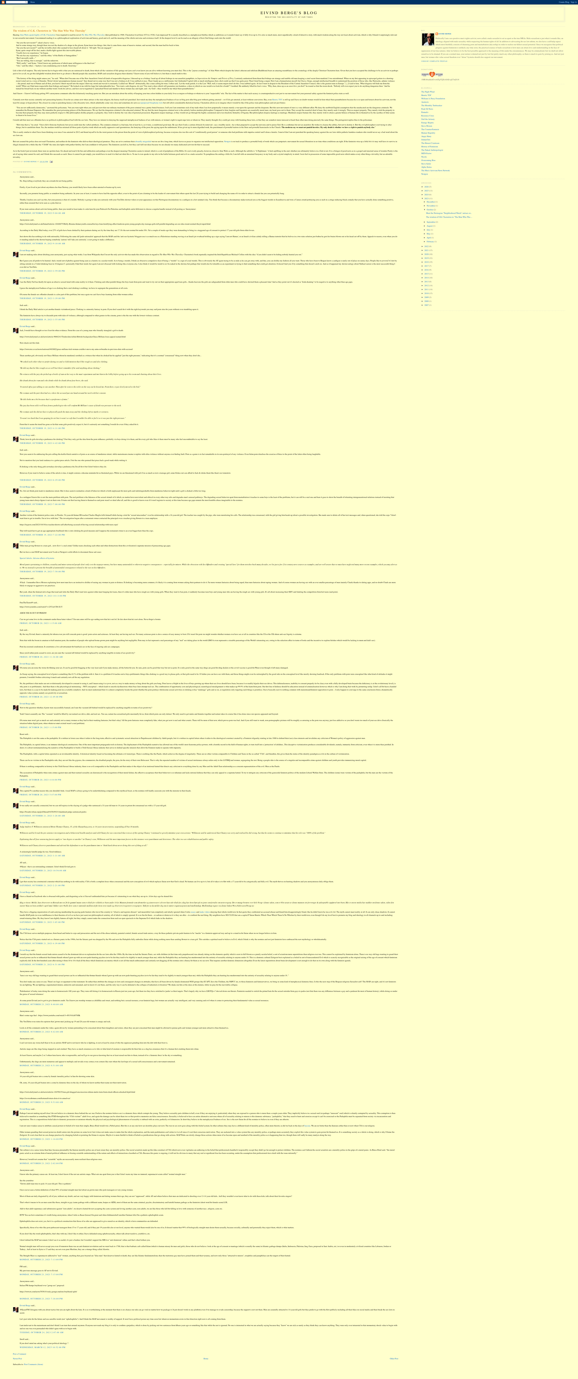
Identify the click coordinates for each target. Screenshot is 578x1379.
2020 (426, 254)
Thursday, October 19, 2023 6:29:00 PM (42, 480)
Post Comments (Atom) (33, 1364)
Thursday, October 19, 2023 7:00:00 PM (42, 504)
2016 (426, 269)
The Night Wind (428, 91)
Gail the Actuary (428, 119)
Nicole (424, 156)
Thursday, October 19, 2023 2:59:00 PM (42, 270)
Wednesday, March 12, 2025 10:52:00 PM (42, 1347)
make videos (205, 912)
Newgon (227, 141)
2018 (426, 262)
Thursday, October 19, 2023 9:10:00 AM (42, 243)
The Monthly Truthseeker (431, 105)
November (431, 205)
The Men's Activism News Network (435, 170)
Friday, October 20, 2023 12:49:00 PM (41, 696)
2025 (426, 190)
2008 (426, 301)
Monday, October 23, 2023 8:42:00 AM (41, 1031)
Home (206, 1358)
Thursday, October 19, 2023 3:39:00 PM (42, 298)
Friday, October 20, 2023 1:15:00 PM (40, 727)
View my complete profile (434, 61)
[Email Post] (51, 161)
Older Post (394, 1358)
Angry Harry (426, 136)
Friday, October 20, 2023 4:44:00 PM (40, 779)
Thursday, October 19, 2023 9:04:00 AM (42, 213)
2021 (426, 250)
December (431, 201)
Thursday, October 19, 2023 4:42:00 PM (42, 443)
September (431, 222)
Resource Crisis (427, 115)
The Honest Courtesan (430, 143)
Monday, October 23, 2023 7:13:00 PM (41, 1259)
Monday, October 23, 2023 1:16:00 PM (41, 1139)
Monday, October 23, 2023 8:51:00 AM (41, 1065)
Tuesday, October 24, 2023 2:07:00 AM (42, 1332)
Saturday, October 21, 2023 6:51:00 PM (42, 964)
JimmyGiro (425, 139)
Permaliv (425, 112)
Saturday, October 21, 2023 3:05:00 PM (42, 922)
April (429, 237)
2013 (426, 281)
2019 (426, 258)
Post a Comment (19, 1354)
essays (193, 912)
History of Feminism (429, 146)
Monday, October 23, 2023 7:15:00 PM (41, 1274)
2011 (426, 289)
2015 (426, 273)
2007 (426, 305)
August (430, 225)
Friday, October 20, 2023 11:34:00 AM (41, 656)
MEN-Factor (426, 153)
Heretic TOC (277, 99)
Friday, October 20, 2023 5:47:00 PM (40, 794)
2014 (426, 277)
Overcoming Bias (428, 160)
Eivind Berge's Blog (289, 12)
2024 (426, 194)
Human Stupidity (428, 132)
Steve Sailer (426, 163)
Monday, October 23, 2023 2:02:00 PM (41, 1163)
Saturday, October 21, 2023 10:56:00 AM (43, 870)
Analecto (425, 102)
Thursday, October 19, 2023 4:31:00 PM (42, 428)
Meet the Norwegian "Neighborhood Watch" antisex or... (449, 213)
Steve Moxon (426, 126)
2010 (426, 293)
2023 (426, 198)
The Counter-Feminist (430, 129)
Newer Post (17, 1358)
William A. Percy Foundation (433, 98)
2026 (426, 186)
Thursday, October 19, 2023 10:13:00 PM (43, 595)
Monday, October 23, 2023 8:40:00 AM (41, 1004)
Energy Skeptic (427, 122)
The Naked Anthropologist (432, 150)
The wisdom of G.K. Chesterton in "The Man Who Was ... (449, 217)
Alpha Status (426, 167)
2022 (426, 246)
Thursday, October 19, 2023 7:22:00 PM (42, 534)
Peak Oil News (427, 108)
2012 (426, 285)
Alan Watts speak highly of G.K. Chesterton (37, 34)
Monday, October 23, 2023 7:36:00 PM (41, 1298)
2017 (426, 266)
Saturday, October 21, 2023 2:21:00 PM (42, 885)
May (429, 233)
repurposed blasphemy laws (151, 102)
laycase (307, 1125)
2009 (426, 297)
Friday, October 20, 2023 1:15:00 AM (41, 623)
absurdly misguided (143, 141)
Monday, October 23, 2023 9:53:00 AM (41, 1102)
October (430, 209)
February (430, 241)
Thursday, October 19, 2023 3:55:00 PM (42, 319)
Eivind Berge (25, 250)
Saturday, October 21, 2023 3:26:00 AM (42, 815)
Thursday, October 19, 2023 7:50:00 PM (42, 571)
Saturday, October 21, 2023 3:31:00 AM (42, 855)
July (429, 229)
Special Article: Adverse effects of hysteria (37, 558)
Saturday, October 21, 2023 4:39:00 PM (42, 943)
